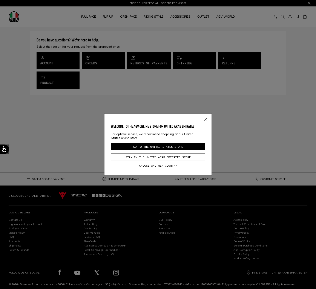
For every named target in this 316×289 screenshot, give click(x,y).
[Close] (206, 118)
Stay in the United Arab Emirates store (158, 157)
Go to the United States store (158, 147)
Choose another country (158, 165)
